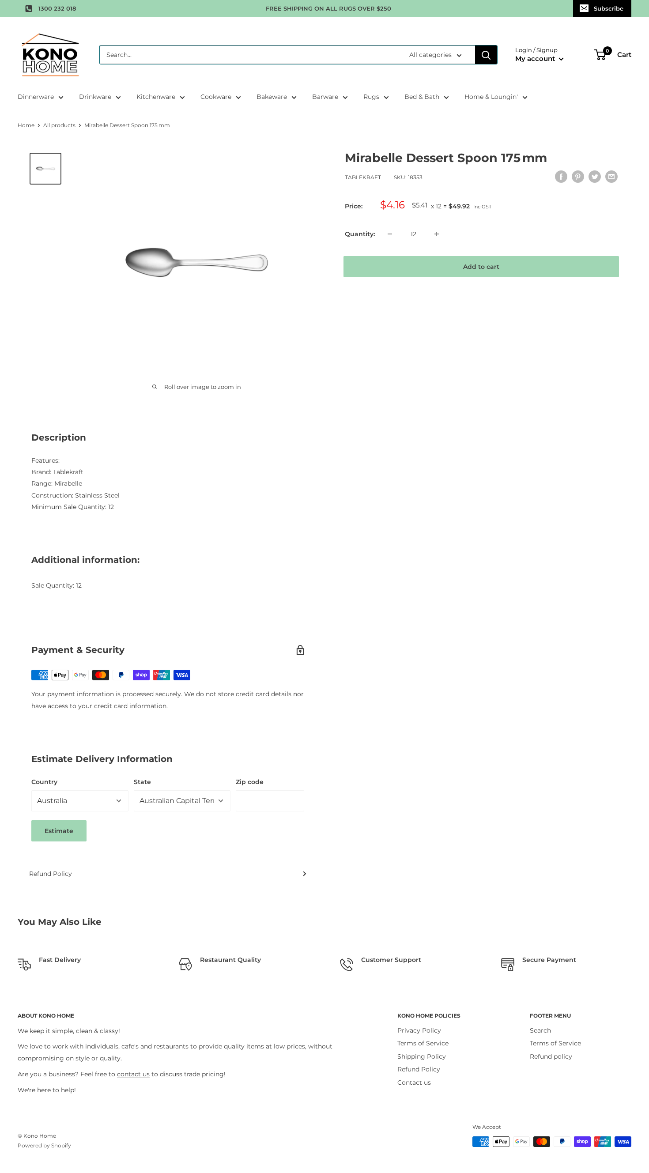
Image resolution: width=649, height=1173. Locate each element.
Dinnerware (36, 97)
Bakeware (272, 97)
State (142, 782)
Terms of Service (423, 1043)
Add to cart (481, 267)
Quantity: (360, 234)
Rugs (371, 97)
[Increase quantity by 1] (436, 234)
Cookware (215, 97)
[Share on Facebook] (561, 176)
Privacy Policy (419, 1030)
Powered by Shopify (44, 1145)
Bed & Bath (421, 97)
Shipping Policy (421, 1056)
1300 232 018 (57, 8)
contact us (133, 1074)
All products (59, 125)
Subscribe (608, 8)
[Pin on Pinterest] (578, 176)
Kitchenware (155, 97)
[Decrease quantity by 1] (390, 234)
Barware (325, 97)
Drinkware (95, 97)
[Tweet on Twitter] (595, 176)
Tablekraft (363, 177)
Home (26, 125)
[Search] (486, 54)
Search (540, 1030)
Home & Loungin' (491, 97)
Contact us (414, 1082)
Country (44, 782)
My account (536, 58)
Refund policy (551, 1056)
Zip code (250, 782)
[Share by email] (611, 176)
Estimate (59, 831)
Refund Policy (50, 874)
